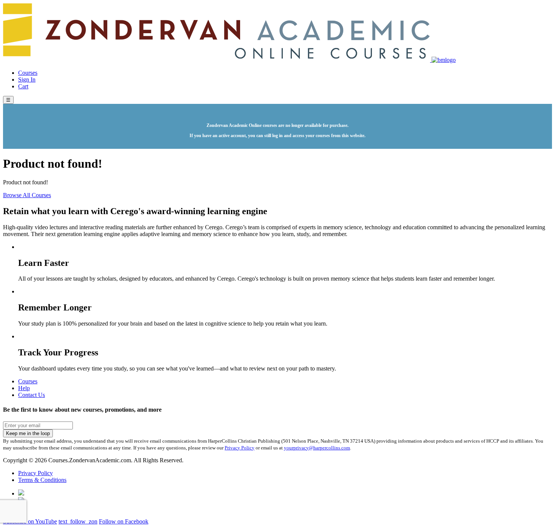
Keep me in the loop (28, 433)
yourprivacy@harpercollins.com (317, 448)
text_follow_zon (78, 521)
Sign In (26, 79)
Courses (27, 72)
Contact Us (31, 395)
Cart (23, 86)
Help (24, 388)
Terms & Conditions (42, 480)
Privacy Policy (239, 448)
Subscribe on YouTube (30, 521)
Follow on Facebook (123, 521)
